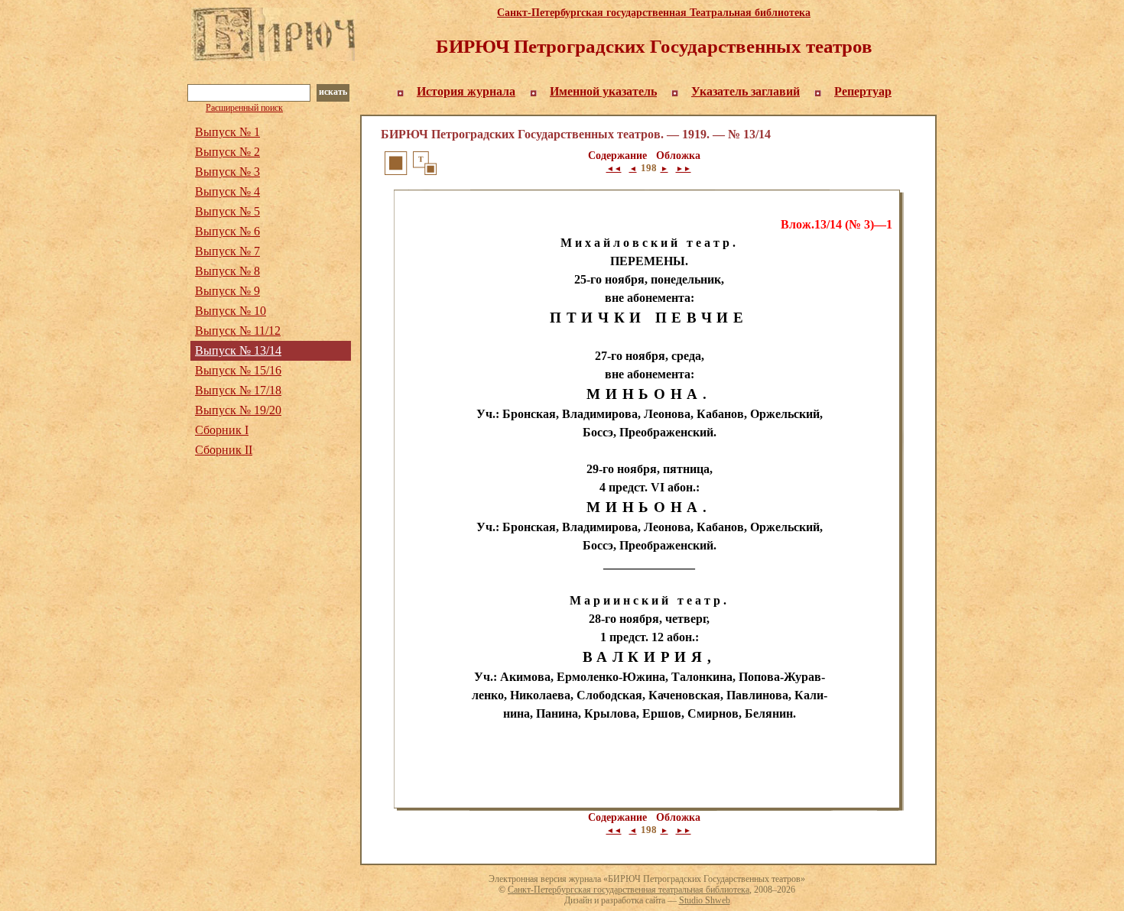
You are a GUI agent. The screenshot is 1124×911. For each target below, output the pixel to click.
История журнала (466, 91)
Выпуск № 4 (227, 191)
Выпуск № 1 (227, 131)
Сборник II (223, 449)
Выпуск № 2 (227, 151)
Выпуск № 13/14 (238, 350)
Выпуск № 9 (227, 290)
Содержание (617, 155)
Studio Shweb (704, 900)
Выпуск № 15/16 (238, 370)
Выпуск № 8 (227, 270)
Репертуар (863, 91)
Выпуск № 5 (227, 211)
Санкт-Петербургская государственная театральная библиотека (628, 889)
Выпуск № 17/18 (238, 390)
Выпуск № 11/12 (238, 330)
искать (333, 91)
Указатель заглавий (745, 91)
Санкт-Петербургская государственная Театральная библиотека (654, 12)
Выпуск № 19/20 (238, 410)
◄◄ (614, 168)
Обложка (678, 155)
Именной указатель (603, 91)
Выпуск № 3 (227, 171)
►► (683, 168)
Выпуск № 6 (227, 231)
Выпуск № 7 (227, 251)
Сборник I (222, 429)
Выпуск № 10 (230, 310)
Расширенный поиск (244, 107)
